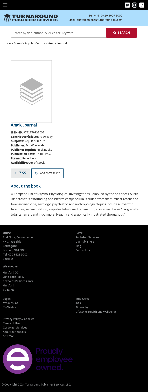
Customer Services (15, 327)
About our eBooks (14, 332)
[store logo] (31, 18)
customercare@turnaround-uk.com (99, 20)
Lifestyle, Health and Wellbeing (95, 312)
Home (8, 43)
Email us (8, 259)
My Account (10, 303)
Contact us (82, 250)
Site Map (8, 336)
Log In (7, 299)
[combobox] (58, 33)
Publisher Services (87, 237)
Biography (81, 307)
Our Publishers (84, 241)
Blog (78, 246)
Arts (78, 303)
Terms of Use (11, 323)
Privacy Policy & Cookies (18, 319)
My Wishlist (10, 307)
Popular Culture (35, 43)
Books (18, 43)
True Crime (82, 299)
